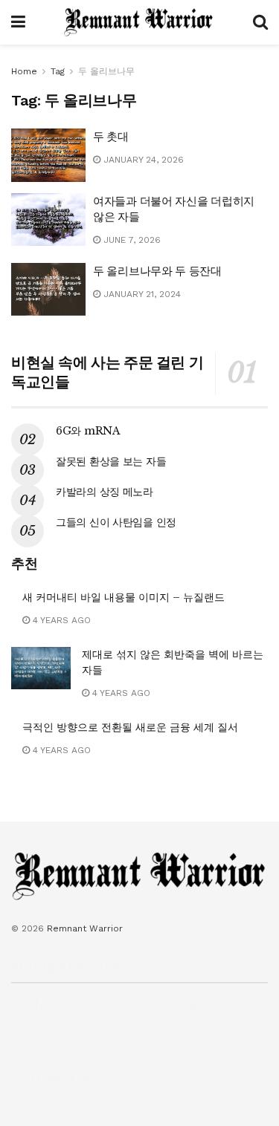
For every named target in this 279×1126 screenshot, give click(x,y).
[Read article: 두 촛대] (48, 155)
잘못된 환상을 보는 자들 (111, 461)
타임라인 (29, 1029)
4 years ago (60, 620)
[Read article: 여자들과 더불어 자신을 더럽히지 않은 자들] (48, 220)
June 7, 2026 (130, 240)
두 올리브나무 (106, 71)
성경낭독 (139, 1005)
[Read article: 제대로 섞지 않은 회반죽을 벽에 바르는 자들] (41, 668)
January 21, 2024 (140, 294)
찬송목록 (199, 1005)
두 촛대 (111, 136)
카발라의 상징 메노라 (104, 491)
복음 (20, 1005)
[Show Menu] (18, 22)
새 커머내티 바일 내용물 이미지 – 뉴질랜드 (123, 597)
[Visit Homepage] (138, 22)
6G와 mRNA (88, 430)
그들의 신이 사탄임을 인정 (116, 522)
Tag (58, 71)
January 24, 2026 (142, 159)
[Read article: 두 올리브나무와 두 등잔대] (48, 289)
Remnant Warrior (85, 928)
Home (24, 71)
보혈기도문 (75, 1005)
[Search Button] (260, 22)
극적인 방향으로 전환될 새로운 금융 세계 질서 (130, 727)
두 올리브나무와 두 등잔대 (157, 271)
